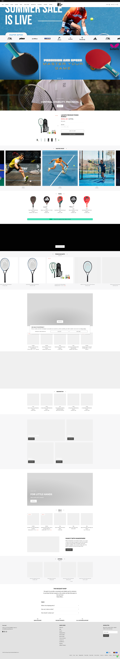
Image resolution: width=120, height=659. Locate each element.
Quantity (62, 124)
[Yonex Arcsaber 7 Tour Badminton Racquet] (33, 400)
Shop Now (69, 549)
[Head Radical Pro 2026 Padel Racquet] (87, 202)
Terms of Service (62, 638)
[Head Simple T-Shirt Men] (51, 569)
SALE (3, 4)
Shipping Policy (62, 632)
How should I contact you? (47, 612)
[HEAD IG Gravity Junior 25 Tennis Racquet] (88, 270)
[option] (60, 21)
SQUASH (16, 4)
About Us (61, 627)
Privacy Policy (62, 634)
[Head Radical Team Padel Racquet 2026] (60, 202)
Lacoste (63, 121)
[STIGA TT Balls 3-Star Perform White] (60, 519)
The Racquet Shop (7, 652)
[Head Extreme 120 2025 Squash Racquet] (60, 339)
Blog (60, 629)
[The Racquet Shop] (60, 4)
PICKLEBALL (40, 4)
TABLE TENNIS (26, 4)
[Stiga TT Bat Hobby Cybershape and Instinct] (87, 519)
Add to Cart (72, 130)
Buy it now (72, 134)
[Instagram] (4, 631)
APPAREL (50, 4)
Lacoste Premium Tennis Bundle (70, 115)
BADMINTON (33, 4)
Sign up (106, 635)
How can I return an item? (47, 609)
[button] (57, 78)
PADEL (21, 4)
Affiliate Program (62, 645)
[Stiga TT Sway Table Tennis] (73, 519)
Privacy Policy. (83, 328)
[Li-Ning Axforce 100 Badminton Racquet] (73, 400)
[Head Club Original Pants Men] (35, 569)
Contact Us (61, 639)
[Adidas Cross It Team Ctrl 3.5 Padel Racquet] (47, 202)
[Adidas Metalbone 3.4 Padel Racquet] (73, 202)
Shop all (34, 501)
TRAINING (45, 4)
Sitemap (60, 643)
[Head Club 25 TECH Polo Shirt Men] (85, 569)
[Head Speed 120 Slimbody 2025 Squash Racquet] (73, 339)
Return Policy (61, 636)
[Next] (58, 126)
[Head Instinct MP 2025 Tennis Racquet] (32, 270)
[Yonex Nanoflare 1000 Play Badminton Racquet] (60, 400)
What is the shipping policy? (48, 605)
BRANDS (6, 4)
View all (60, 255)
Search (60, 631)
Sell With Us (61, 641)
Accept (59, 331)
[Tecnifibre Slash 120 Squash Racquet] (47, 339)
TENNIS (11, 4)
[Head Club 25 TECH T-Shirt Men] (68, 569)
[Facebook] (2, 631)
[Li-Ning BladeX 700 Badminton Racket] (87, 400)
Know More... (60, 596)
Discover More (60, 246)
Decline (78, 331)
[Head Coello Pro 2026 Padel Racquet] (33, 202)
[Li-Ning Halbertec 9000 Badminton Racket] (47, 400)
